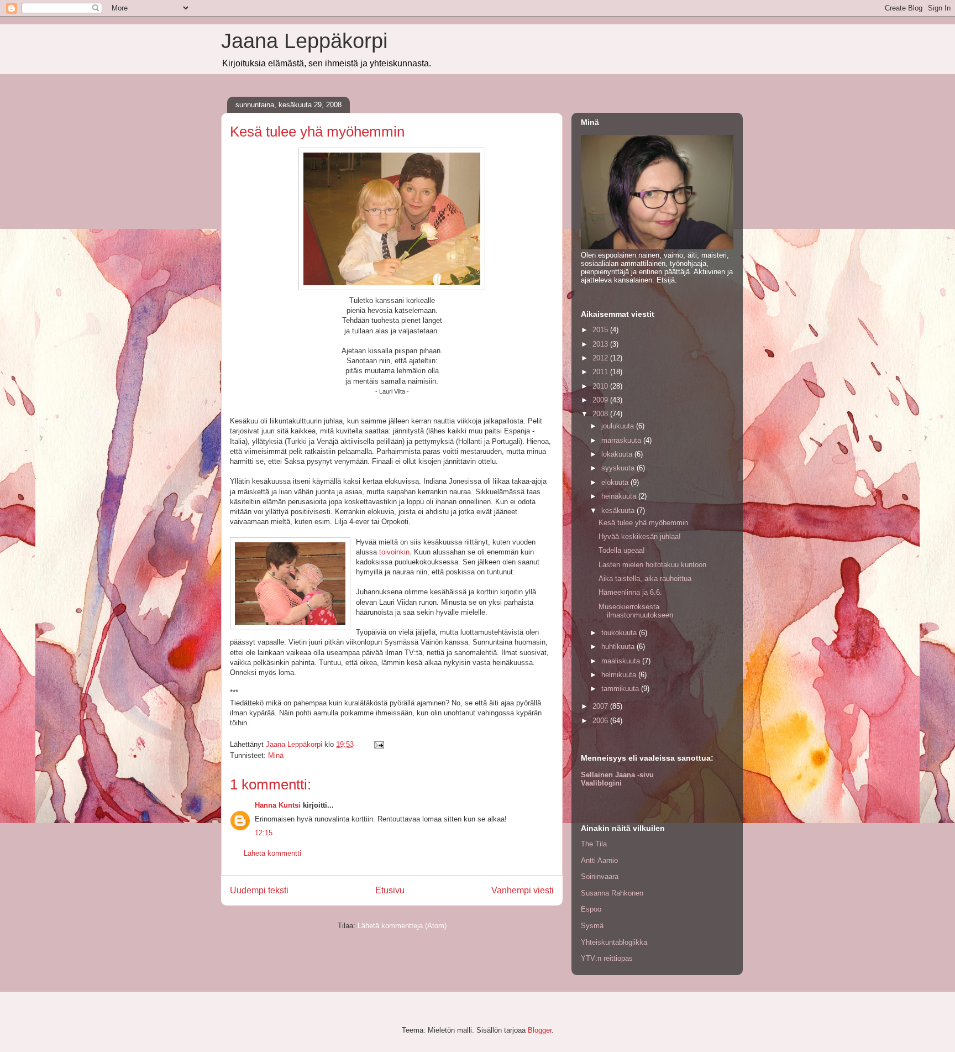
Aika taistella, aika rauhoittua (645, 578)
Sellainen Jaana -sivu (617, 775)
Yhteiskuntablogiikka (614, 942)
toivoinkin (394, 552)
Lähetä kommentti (272, 853)
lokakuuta (617, 454)
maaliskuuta (621, 661)
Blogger (540, 1030)
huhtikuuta (619, 646)
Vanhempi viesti (522, 890)
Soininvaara (599, 876)
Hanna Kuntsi (278, 805)
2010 (601, 386)
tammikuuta (621, 688)
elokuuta (616, 482)
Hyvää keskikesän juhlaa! (640, 536)
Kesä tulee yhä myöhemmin (643, 523)
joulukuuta (618, 426)
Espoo (591, 909)
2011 (601, 372)
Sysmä (592, 926)
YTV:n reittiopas (607, 958)
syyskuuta (619, 468)
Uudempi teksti (259, 890)
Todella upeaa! (622, 550)
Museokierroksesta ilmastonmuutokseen (636, 611)
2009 (601, 400)
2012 (601, 358)
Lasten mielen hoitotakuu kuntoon (652, 565)
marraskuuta (622, 440)
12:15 (263, 833)
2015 (601, 330)
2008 (601, 414)
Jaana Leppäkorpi (304, 41)
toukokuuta (620, 633)
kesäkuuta (619, 510)
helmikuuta (619, 675)
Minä (276, 755)
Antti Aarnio (599, 860)
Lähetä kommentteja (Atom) (402, 926)
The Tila (594, 844)
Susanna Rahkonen (612, 893)
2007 (601, 706)
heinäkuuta (619, 496)
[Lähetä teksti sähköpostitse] (378, 744)
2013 (601, 344)
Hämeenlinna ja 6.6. (630, 592)
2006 (601, 720)
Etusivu (390, 890)
